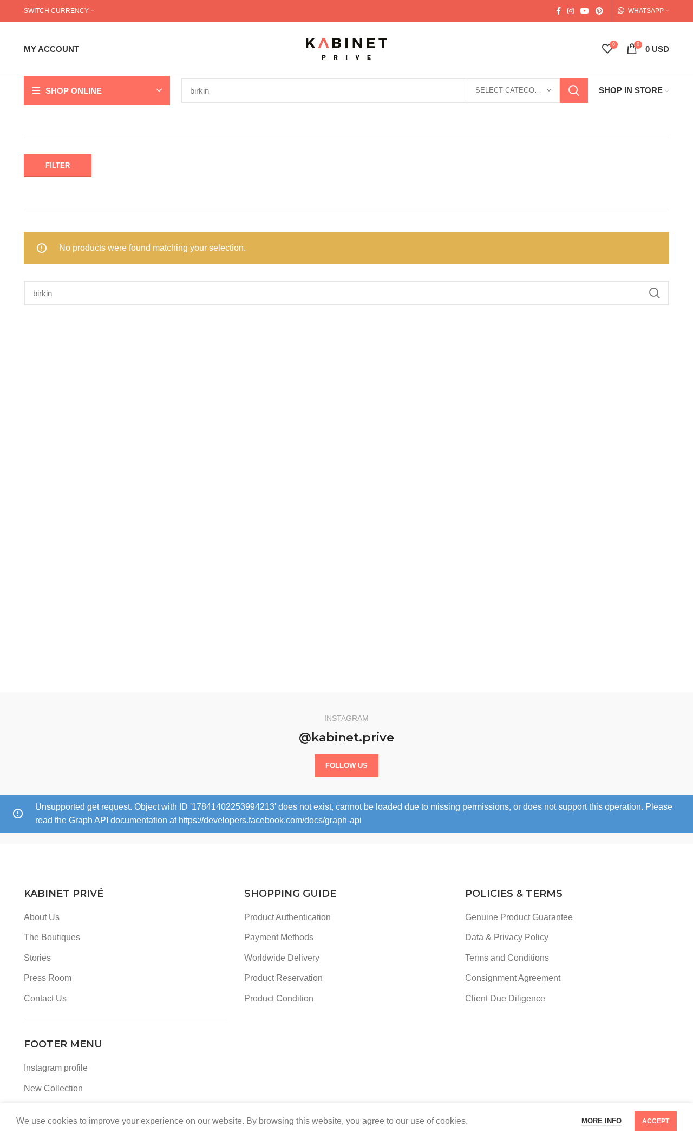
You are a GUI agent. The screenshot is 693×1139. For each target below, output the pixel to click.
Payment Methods (278, 937)
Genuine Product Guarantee (519, 917)
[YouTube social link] (584, 11)
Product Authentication (287, 917)
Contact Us (45, 998)
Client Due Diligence (505, 998)
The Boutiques (52, 937)
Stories (37, 957)
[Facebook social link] (558, 11)
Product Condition (278, 998)
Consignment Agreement (512, 977)
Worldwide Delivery (281, 957)
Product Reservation (283, 977)
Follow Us (346, 765)
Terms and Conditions (507, 957)
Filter (57, 165)
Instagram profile (56, 1067)
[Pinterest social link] (599, 11)
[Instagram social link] (570, 11)
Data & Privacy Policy (506, 937)
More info (601, 1121)
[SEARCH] (574, 90)
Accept (655, 1121)
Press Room (47, 977)
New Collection (53, 1088)
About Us (42, 917)
